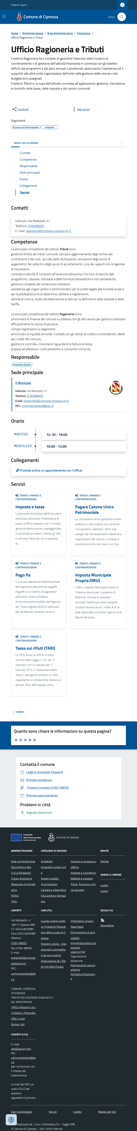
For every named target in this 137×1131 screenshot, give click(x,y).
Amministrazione (32, 33)
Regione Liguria (19, 5)
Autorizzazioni (49, 884)
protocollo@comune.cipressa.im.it (46, 400)
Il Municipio (23, 383)
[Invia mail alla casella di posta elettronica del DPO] (21, 1049)
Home (14, 33)
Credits (77, 1112)
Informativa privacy (82, 921)
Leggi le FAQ (78, 952)
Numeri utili (18, 1024)
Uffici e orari (18, 1018)
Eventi (104, 891)
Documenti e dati (21, 867)
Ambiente (46, 861)
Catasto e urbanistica (53, 890)
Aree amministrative (23, 861)
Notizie (104, 861)
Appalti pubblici (50, 878)
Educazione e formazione (53, 898)
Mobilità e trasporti (82, 878)
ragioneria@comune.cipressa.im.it (48, 230)
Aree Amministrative (60, 33)
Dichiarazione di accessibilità (83, 935)
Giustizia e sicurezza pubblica (83, 864)
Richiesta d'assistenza (83, 976)
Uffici (14, 901)
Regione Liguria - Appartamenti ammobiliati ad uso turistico (53, 949)
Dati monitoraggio (21, 1112)
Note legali (77, 927)
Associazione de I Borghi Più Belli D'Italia (53, 964)
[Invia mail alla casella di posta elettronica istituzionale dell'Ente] (24, 960)
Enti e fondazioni (21, 873)
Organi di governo (21, 878)
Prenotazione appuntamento (83, 967)
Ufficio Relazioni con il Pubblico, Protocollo (23, 1010)
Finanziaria (83, 33)
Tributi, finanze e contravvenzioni (83, 887)
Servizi (53, 1112)
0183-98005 (19, 943)
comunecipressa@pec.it (38, 405)
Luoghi (104, 885)
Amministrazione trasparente (83, 945)
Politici (15, 895)
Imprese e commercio (83, 873)
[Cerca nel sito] (120, 16)
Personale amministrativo (23, 887)
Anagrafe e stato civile (53, 870)
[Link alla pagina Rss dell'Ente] (102, 920)
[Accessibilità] (11, 1120)
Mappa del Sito (107, 1112)
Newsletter (107, 925)
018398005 (36, 225)
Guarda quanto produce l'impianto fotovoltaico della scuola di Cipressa (53, 929)
